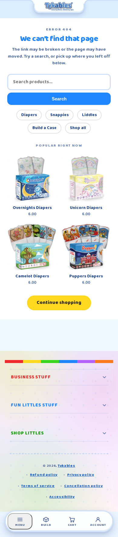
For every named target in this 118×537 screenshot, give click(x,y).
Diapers (29, 115)
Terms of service (37, 486)
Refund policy (43, 475)
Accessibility (61, 497)
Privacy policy (80, 475)
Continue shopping (59, 302)
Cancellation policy (83, 486)
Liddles (89, 115)
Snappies (59, 115)
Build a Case (44, 128)
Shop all (78, 128)
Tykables (66, 466)
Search (59, 98)
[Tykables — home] (59, 6)
